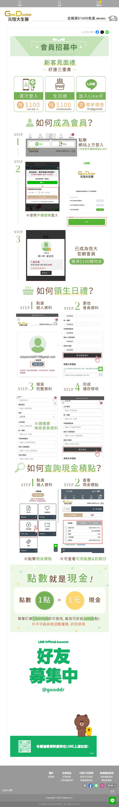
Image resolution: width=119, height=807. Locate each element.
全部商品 (66, 773)
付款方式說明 (86, 773)
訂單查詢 (67, 777)
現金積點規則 (107, 777)
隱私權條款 (107, 780)
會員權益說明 (107, 773)
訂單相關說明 (67, 780)
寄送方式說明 (86, 777)
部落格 (51, 777)
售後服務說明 (86, 780)
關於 (51, 773)
